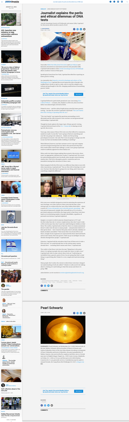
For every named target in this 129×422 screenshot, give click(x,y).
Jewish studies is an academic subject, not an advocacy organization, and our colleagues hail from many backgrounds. (10, 351)
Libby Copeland (64, 280)
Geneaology (44, 282)
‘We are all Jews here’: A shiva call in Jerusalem (8, 305)
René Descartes (62, 65)
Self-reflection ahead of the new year (10, 389)
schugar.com (80, 362)
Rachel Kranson (5, 347)
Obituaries (44, 401)
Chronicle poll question (9, 256)
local (50, 282)
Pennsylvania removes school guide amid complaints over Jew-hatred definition (11, 132)
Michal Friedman (14, 347)
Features (66, 282)
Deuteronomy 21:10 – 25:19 (7, 393)
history (80, 280)
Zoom (53, 282)
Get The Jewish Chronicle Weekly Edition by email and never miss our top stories (56, 94)
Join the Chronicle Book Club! (9, 228)
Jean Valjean (73, 65)
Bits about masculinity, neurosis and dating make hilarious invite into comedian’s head (10, 205)
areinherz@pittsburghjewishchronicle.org (72, 272)
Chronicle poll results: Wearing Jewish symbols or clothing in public (9, 263)
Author (70, 282)
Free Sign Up (79, 94)
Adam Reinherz (45, 28)
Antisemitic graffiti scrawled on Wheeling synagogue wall (11, 102)
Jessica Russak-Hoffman (7, 137)
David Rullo (4, 38)
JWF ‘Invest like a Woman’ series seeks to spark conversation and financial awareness (10, 169)
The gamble (5, 289)
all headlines (59, 282)
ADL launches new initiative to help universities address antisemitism (9, 33)
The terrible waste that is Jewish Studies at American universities (9, 363)
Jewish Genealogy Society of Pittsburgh (71, 68)
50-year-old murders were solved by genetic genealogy (63, 208)
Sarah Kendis (8, 286)
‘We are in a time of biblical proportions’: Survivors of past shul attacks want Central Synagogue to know (10, 69)
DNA (70, 280)
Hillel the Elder (52, 65)
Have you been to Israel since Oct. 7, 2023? (10, 258)
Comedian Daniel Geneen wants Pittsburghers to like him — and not (10, 199)
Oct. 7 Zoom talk (66, 126)
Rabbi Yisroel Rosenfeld (11, 385)
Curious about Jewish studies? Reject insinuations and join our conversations (10, 344)
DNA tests (75, 280)
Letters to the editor (11, 321)
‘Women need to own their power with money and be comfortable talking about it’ (10, 176)
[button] (127, 2)
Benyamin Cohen (5, 74)
